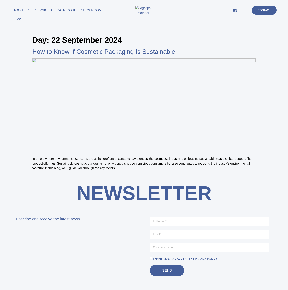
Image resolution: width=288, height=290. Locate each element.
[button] (246, 11)
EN (235, 10)
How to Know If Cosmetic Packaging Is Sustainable (103, 51)
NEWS (17, 19)
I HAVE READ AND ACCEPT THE (185, 258)
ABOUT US (22, 10)
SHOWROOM (91, 10)
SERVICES (43, 10)
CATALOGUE (66, 10)
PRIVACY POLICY (206, 258)
